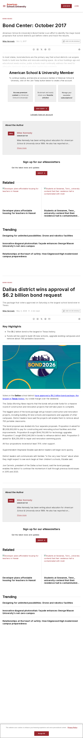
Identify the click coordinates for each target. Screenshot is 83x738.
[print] (79, 49)
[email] (49, 49)
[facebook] (34, 49)
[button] (4, 6)
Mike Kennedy (9, 41)
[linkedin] (38, 49)
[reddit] (45, 49)
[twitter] (41, 49)
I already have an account (41, 115)
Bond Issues (7, 18)
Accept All (41, 733)
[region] (41, 731)
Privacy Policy (72, 727)
